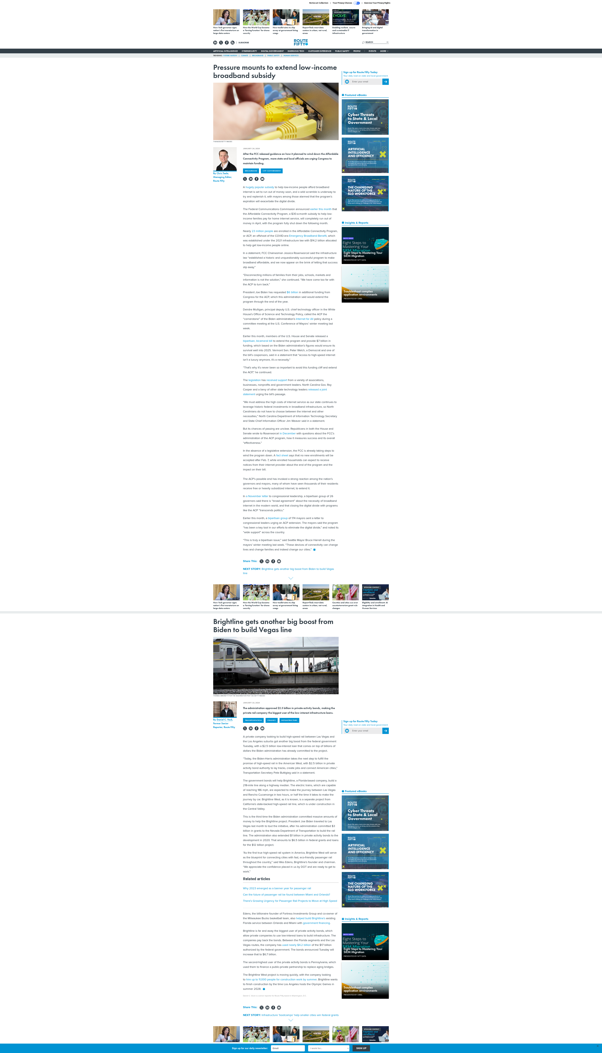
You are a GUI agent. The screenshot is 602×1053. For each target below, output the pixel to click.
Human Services (291, 55)
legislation (254, 380)
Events (372, 51)
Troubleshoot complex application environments (360, 292)
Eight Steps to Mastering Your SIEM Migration (363, 254)
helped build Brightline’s (310, 918)
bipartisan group (278, 518)
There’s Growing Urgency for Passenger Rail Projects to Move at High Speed (290, 901)
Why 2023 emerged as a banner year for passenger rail (277, 888)
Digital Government (272, 51)
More (383, 51)
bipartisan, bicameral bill (257, 341)
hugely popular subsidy (260, 187)
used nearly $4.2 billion (296, 945)
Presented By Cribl (353, 298)
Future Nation (230, 55)
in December (288, 433)
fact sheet (282, 455)
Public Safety (342, 51)
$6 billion (292, 292)
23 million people (262, 231)
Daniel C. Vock (224, 719)
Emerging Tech (296, 51)
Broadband (257, 55)
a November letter (257, 496)
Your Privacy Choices (343, 3)
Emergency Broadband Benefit (308, 236)
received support (277, 380)
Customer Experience (319, 51)
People (356, 51)
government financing (316, 923)
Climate (244, 55)
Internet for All (304, 319)
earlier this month (321, 209)
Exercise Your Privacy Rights (377, 3)
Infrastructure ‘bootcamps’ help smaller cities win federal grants (300, 1015)
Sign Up (361, 1048)
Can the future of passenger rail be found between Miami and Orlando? (286, 895)
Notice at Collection (318, 3)
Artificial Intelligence (225, 51)
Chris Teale (222, 173)
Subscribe (243, 42)
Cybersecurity (249, 51)
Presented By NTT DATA (355, 260)
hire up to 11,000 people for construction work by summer (281, 979)
